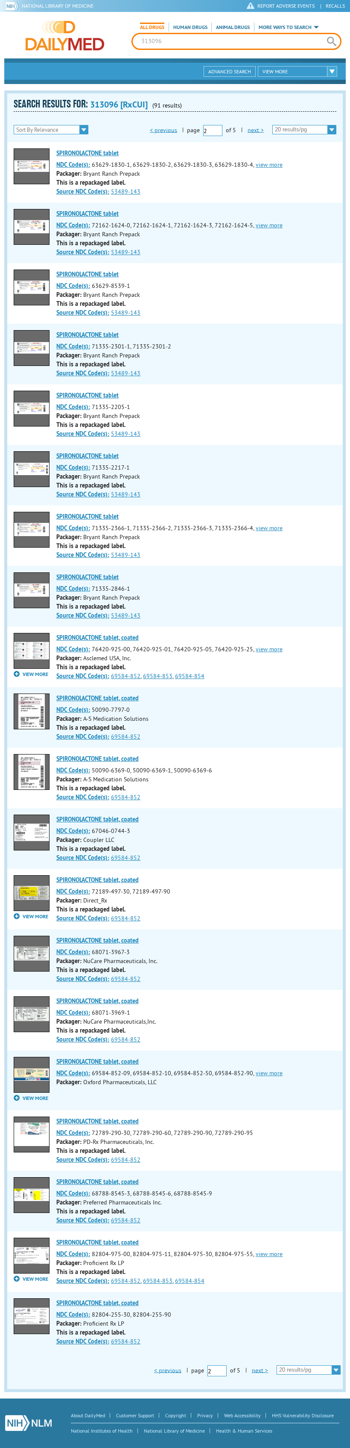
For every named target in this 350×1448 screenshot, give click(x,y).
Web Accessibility (242, 1415)
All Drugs (152, 27)
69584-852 (125, 676)
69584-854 (189, 676)
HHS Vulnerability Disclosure (303, 1415)
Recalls (335, 6)
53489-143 (125, 191)
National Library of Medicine (57, 6)
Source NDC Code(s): (82, 191)
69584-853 (157, 676)
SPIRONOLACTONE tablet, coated (97, 637)
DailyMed (65, 35)
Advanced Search (229, 71)
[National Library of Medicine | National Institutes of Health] (28, 1423)
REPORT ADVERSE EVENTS (286, 6)
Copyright (175, 1415)
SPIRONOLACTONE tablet (87, 153)
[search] (331, 41)
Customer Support (135, 1415)
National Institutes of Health (102, 1431)
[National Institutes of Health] (13, 6)
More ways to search (285, 27)
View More (275, 71)
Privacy (205, 1415)
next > (256, 129)
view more (269, 164)
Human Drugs (190, 27)
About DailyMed (88, 1415)
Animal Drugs (233, 27)
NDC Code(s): (73, 164)
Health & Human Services (244, 1431)
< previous (163, 129)
